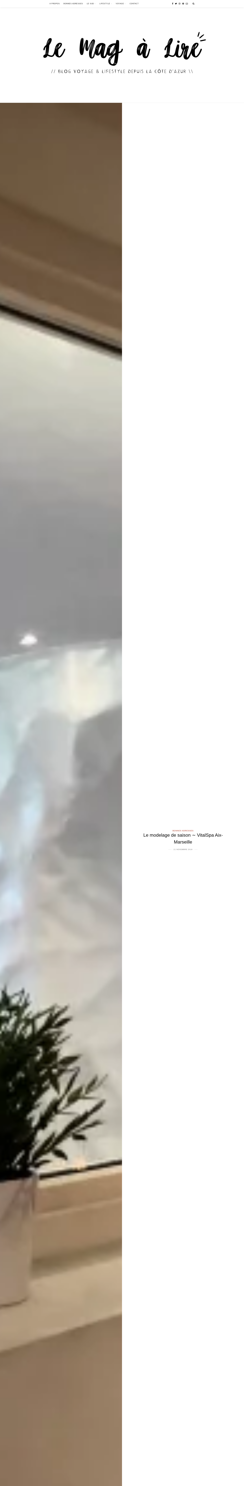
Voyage (120, 4)
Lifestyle (105, 4)
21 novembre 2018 (183, 849)
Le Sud (90, 4)
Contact (134, 4)
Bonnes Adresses (73, 4)
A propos (55, 4)
